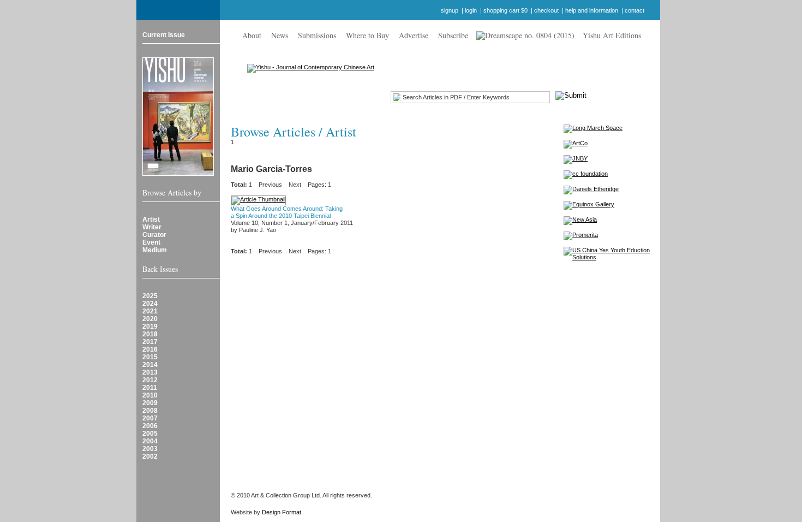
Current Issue (163, 35)
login (471, 10)
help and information (591, 10)
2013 (150, 372)
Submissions (317, 35)
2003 (150, 449)
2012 (150, 380)
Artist (151, 219)
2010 (150, 395)
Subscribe (453, 35)
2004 (150, 441)
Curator (154, 235)
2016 (150, 349)
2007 (150, 418)
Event (151, 242)
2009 (150, 403)
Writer (151, 227)
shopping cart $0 (505, 10)
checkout (546, 10)
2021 (150, 311)
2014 (150, 365)
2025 (150, 296)
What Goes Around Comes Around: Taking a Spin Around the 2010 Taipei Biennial (287, 212)
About (251, 35)
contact (634, 10)
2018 (150, 334)
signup (449, 10)
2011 (149, 387)
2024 (150, 303)
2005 (150, 433)
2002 (150, 456)
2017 (150, 342)
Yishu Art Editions (612, 35)
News (279, 35)
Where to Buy (367, 35)
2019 (150, 326)
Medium (154, 250)
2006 (150, 426)
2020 (150, 319)
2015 (150, 357)
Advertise (413, 35)
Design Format (281, 512)
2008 (150, 410)
